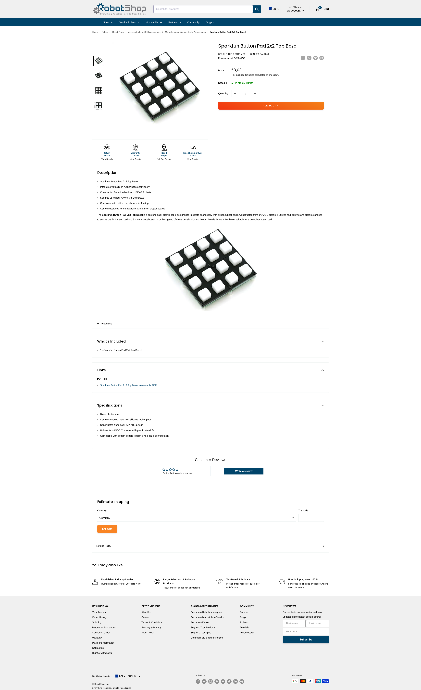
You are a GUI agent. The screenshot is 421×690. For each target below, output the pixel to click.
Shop (106, 22)
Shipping (96, 622)
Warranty (97, 637)
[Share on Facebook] (303, 57)
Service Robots (127, 22)
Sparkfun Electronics (232, 54)
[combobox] (203, 9)
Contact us (98, 647)
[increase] (255, 93)
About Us (146, 612)
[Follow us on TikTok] (229, 681)
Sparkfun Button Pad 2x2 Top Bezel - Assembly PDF (128, 385)
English (133, 676)
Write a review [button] (243, 471)
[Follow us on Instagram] (210, 681)
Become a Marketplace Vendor (207, 617)
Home (95, 32)
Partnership (174, 22)
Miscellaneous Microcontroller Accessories (185, 32)
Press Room (148, 632)
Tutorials (244, 627)
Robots (105, 32)
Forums (244, 612)
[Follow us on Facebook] (198, 681)
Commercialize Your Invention (207, 637)
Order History (99, 617)
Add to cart (271, 105)
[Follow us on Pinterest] (216, 681)
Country (102, 510)
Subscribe (305, 639)
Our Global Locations (102, 676)
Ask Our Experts (164, 159)
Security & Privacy (151, 627)
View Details (107, 159)
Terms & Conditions (151, 622)
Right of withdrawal (102, 653)
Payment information (103, 642)
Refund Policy (103, 545)
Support (210, 22)
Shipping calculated (255, 75)
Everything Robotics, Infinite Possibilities (111, 688)
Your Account (99, 612)
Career (145, 617)
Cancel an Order (101, 632)
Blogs (243, 617)
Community (193, 22)
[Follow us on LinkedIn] (235, 681)
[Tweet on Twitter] (315, 57)
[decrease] (235, 93)
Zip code (303, 510)
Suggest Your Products (203, 627)
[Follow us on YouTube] (223, 681)
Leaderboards (247, 632)
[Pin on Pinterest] (309, 57)
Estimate (107, 528)
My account (293, 10)
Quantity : (224, 93)
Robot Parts (118, 32)
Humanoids (152, 22)
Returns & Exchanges (104, 627)
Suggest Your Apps (201, 632)
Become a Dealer (200, 622)
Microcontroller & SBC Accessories (144, 32)
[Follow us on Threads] (241, 681)
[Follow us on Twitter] (204, 681)
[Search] (257, 9)
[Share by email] (321, 57)
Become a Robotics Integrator (207, 612)
